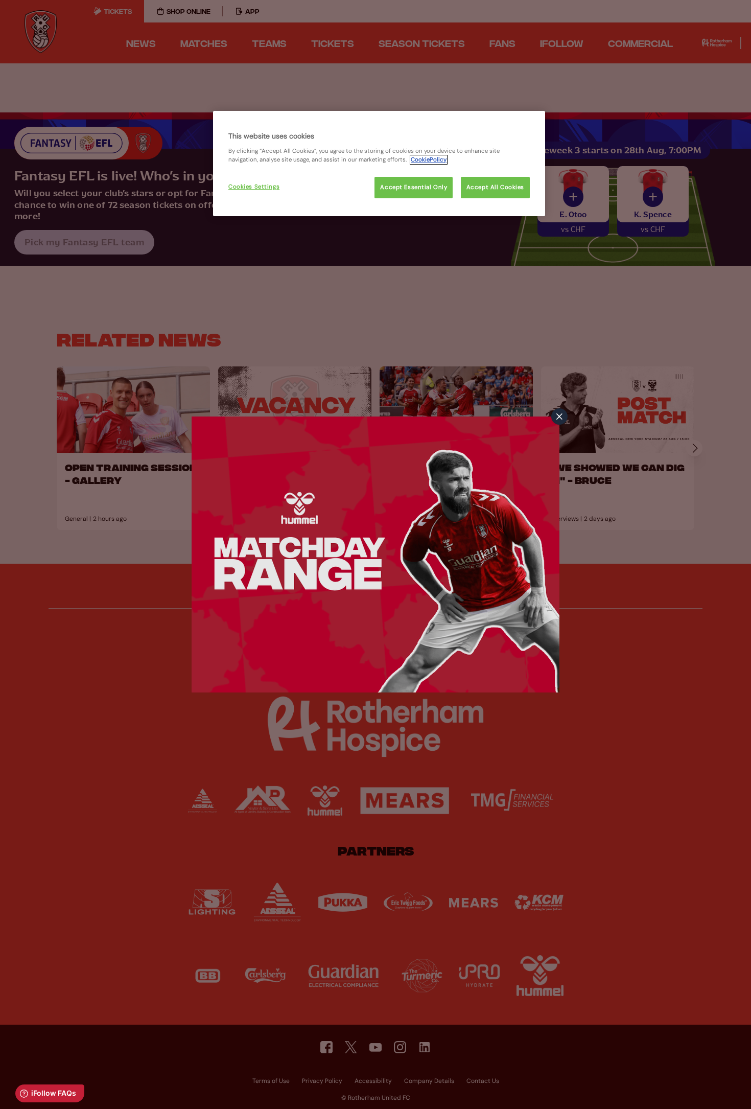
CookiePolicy (429, 160)
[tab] (559, 416)
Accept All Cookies (495, 187)
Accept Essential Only (413, 187)
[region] (379, 163)
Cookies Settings (253, 187)
